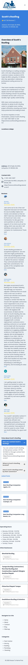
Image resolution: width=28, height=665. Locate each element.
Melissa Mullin (7, 376)
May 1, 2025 (6, 203)
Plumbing (7, 648)
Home (6, 620)
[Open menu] (24, 5)
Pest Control (8, 641)
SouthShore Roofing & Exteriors (13, 599)
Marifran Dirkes (7, 279)
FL (4, 559)
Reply (5, 234)
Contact (7, 624)
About (6, 622)
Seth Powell (7, 409)
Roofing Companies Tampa (12, 559)
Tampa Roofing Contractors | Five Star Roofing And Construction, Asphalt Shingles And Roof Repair (13, 570)
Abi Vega (6, 201)
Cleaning (7, 650)
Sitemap (7, 629)
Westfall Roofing (8, 554)
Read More (7, 557)
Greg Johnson (7, 243)
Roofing (6, 482)
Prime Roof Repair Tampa (11, 586)
